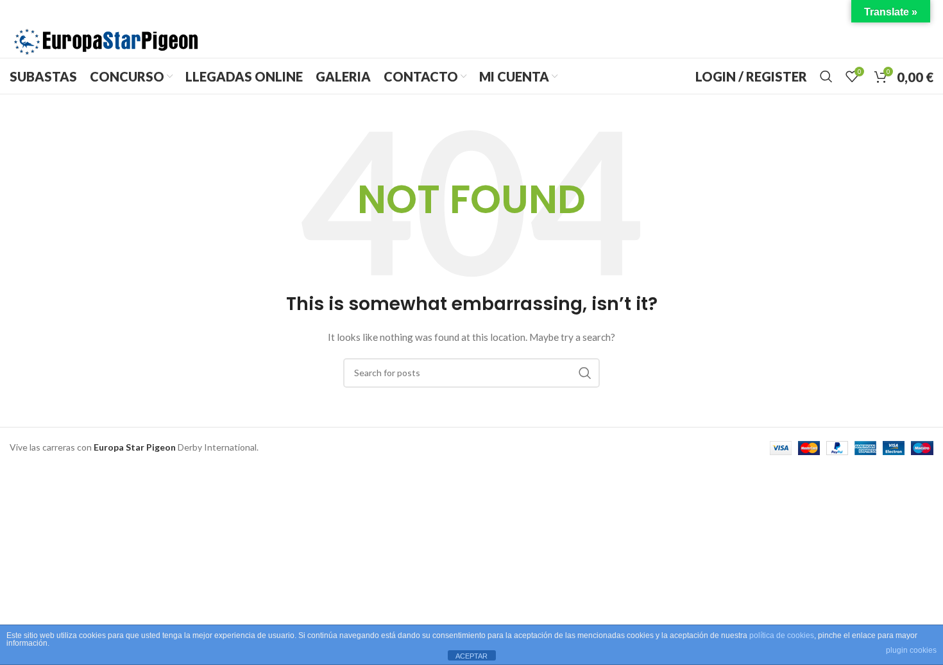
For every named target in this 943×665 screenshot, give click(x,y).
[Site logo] (106, 40)
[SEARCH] (585, 373)
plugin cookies (911, 650)
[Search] (826, 76)
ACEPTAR (471, 656)
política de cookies (781, 635)
